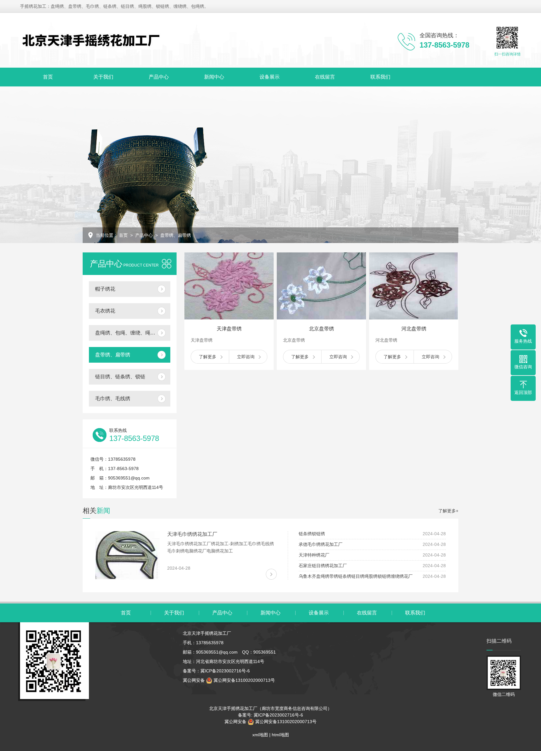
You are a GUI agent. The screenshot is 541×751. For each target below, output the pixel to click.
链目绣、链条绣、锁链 (120, 376)
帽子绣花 (105, 289)
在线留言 (325, 77)
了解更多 (207, 356)
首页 (48, 77)
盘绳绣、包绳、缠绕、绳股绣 (127, 332)
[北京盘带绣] (321, 285)
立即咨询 (246, 356)
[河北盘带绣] (413, 285)
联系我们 (380, 77)
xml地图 (260, 734)
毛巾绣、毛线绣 (112, 398)
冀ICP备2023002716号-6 (225, 670)
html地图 (280, 734)
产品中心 (159, 77)
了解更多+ (448, 510)
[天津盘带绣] (229, 285)
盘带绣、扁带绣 (112, 354)
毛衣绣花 (105, 310)
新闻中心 (214, 77)
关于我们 (103, 77)
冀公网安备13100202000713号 (243, 680)
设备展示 (270, 77)
